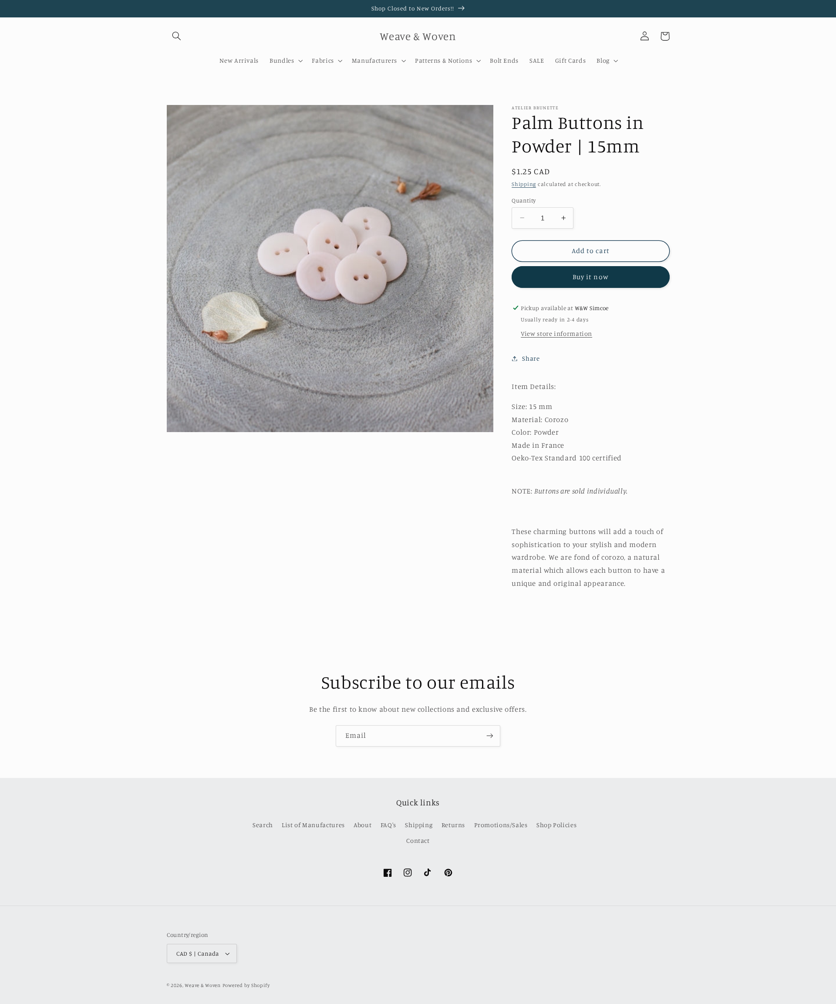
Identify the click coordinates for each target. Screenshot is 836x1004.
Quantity (524, 199)
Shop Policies (556, 824)
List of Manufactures (313, 824)
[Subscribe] (490, 736)
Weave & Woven (203, 985)
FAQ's (388, 824)
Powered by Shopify (246, 985)
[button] (177, 36)
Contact (417, 840)
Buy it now (591, 277)
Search (263, 824)
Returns (453, 824)
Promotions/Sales (501, 824)
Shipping (524, 184)
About (362, 824)
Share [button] (530, 358)
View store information (556, 333)
